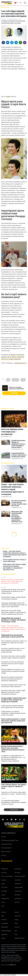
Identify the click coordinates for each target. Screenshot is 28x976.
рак (8, 379)
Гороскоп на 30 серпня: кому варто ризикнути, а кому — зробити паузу (13, 793)
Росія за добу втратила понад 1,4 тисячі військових (14, 560)
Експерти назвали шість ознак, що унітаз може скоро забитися (13, 685)
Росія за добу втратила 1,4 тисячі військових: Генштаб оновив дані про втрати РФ (13, 720)
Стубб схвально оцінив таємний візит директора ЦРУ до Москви (12, 706)
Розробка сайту (8, 964)
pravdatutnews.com (20, 363)
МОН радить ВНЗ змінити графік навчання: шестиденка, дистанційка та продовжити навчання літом (17, 517)
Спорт (16, 934)
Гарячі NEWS (18, 880)
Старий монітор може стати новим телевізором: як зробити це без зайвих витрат (13, 591)
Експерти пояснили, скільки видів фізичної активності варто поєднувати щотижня (13, 692)
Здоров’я (5, 7)
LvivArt (3, 906)
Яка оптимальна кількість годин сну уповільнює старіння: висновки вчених (14, 642)
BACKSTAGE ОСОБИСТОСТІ (18, 896)
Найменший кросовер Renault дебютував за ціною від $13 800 (12, 636)
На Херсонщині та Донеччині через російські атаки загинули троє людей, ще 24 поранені (13, 700)
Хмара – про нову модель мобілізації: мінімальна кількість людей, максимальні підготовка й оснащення (12, 489)
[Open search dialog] (20, 2)
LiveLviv (3, 902)
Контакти (6, 860)
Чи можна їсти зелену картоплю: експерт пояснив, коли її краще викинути (12, 663)
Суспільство (18, 916)
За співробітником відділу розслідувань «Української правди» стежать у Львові (13, 802)
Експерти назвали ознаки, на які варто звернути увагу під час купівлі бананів (12, 650)
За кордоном (4, 923)
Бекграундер (18, 869)
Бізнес (16, 923)
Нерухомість (4, 934)
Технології (17, 927)
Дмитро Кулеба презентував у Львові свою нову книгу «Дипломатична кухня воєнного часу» (12, 748)
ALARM (3, 883)
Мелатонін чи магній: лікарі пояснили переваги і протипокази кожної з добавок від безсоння (13, 612)
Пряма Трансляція (5, 851)
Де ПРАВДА (4, 891)
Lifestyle (3, 938)
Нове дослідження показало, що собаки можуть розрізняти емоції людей (12, 671)
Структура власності (6, 847)
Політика (3, 912)
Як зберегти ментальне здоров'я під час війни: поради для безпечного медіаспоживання (12, 357)
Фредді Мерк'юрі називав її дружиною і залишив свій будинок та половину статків (13, 620)
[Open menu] (25, 2)
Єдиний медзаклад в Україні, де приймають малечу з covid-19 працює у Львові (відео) (18, 444)
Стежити (14, 393)
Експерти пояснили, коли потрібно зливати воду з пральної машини (13, 657)
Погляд (16, 919)
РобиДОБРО (18, 883)
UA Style (3, 895)
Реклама (3, 836)
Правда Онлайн (18, 887)
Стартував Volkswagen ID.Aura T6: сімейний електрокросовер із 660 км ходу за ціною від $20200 (14, 604)
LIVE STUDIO (4, 887)
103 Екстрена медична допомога (7, 878)
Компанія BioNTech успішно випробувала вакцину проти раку (18, 454)
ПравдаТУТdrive (5, 898)
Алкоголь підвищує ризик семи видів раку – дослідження (12, 431)
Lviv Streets (17, 872)
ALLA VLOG (17, 902)
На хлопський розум (20, 876)
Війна (2, 916)
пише (8, 96)
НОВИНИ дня (4, 869)
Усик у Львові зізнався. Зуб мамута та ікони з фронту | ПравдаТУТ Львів (13, 786)
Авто (16, 930)
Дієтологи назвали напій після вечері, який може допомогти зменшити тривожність (12, 679)
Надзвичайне (4, 927)
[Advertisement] (14, 82)
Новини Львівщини (6, 930)
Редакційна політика (6, 844)
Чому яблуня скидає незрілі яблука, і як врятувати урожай (13, 598)
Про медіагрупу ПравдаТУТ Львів (9, 840)
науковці (15, 379)
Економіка (3, 919)
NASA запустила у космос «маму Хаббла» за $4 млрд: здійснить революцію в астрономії (12, 581)
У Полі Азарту (18, 891)
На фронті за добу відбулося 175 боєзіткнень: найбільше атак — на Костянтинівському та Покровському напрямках (13, 758)
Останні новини (8, 574)
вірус (23, 379)
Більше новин (14, 809)
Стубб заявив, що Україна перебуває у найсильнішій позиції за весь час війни (13, 713)
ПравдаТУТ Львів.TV (20, 938)
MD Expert (3, 872)
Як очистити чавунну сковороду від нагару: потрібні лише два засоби (19, 503)
